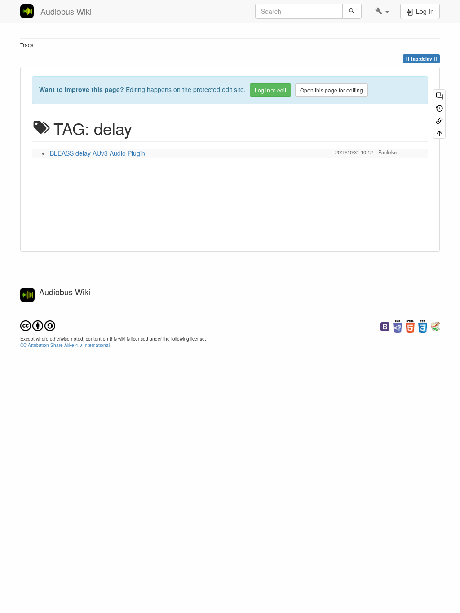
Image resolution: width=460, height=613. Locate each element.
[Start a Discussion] (439, 95)
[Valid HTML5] (410, 325)
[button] (382, 11)
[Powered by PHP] (397, 325)
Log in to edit (270, 90)
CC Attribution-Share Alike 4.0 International (65, 345)
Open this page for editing (331, 90)
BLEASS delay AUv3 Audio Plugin (97, 153)
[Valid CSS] (422, 325)
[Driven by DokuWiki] (435, 325)
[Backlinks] (439, 120)
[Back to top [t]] (439, 132)
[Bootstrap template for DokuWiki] (384, 325)
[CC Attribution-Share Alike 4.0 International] (37, 324)
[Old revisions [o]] (439, 107)
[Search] (352, 11)
